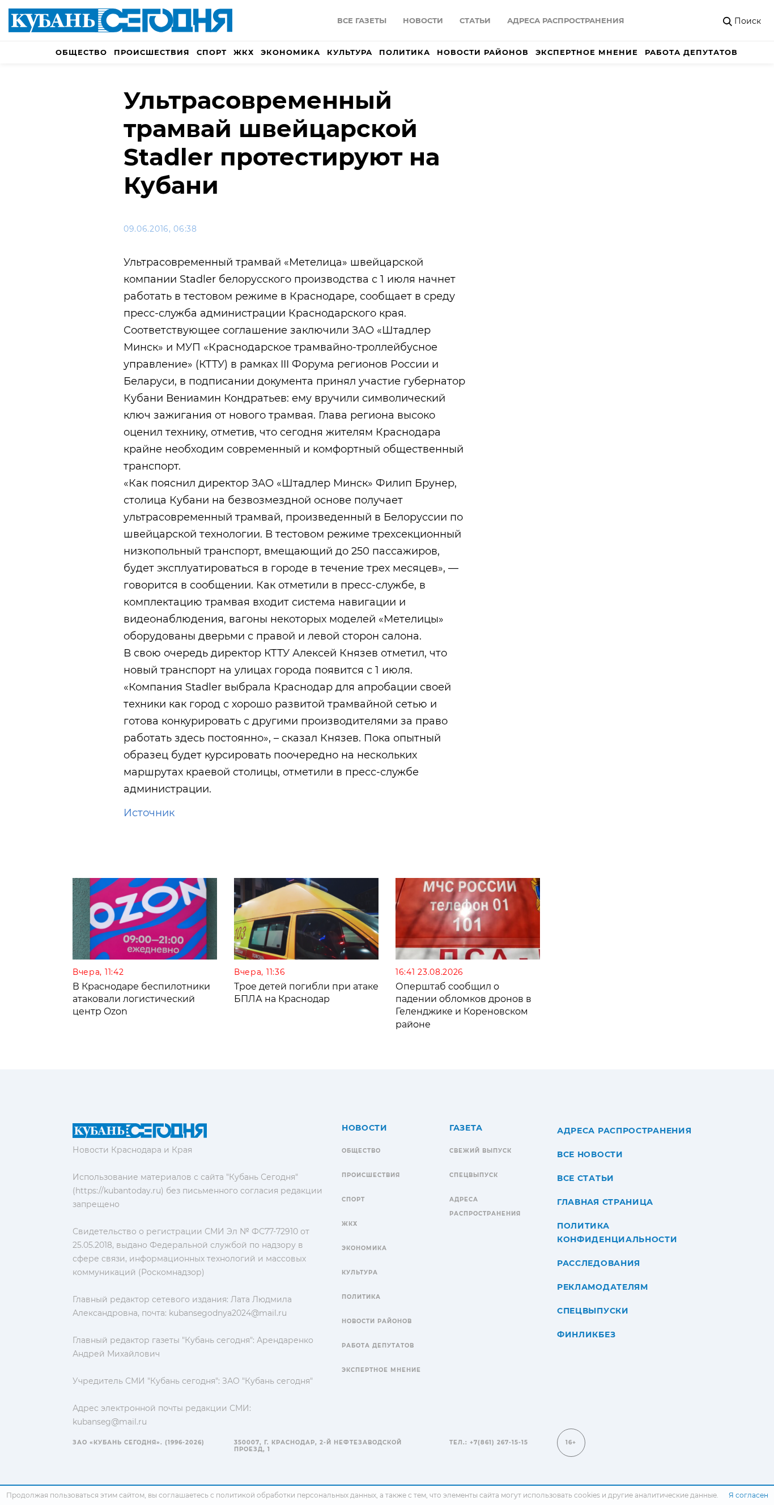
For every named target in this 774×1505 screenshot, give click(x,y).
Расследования (598, 1263)
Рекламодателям (602, 1287)
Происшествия (152, 52)
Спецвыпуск (473, 1175)
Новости (423, 20)
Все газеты (361, 20)
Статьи (475, 20)
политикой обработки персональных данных (296, 1495)
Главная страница (605, 1202)
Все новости (590, 1154)
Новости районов (483, 52)
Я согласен (748, 1495)
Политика (404, 52)
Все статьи (585, 1178)
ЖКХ (243, 52)
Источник (149, 813)
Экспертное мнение (586, 52)
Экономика (290, 52)
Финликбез (586, 1334)
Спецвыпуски (593, 1311)
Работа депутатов (691, 52)
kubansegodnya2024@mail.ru (228, 1313)
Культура (349, 52)
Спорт (212, 52)
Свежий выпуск (480, 1150)
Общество (81, 52)
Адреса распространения (565, 20)
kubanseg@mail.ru (110, 1422)
